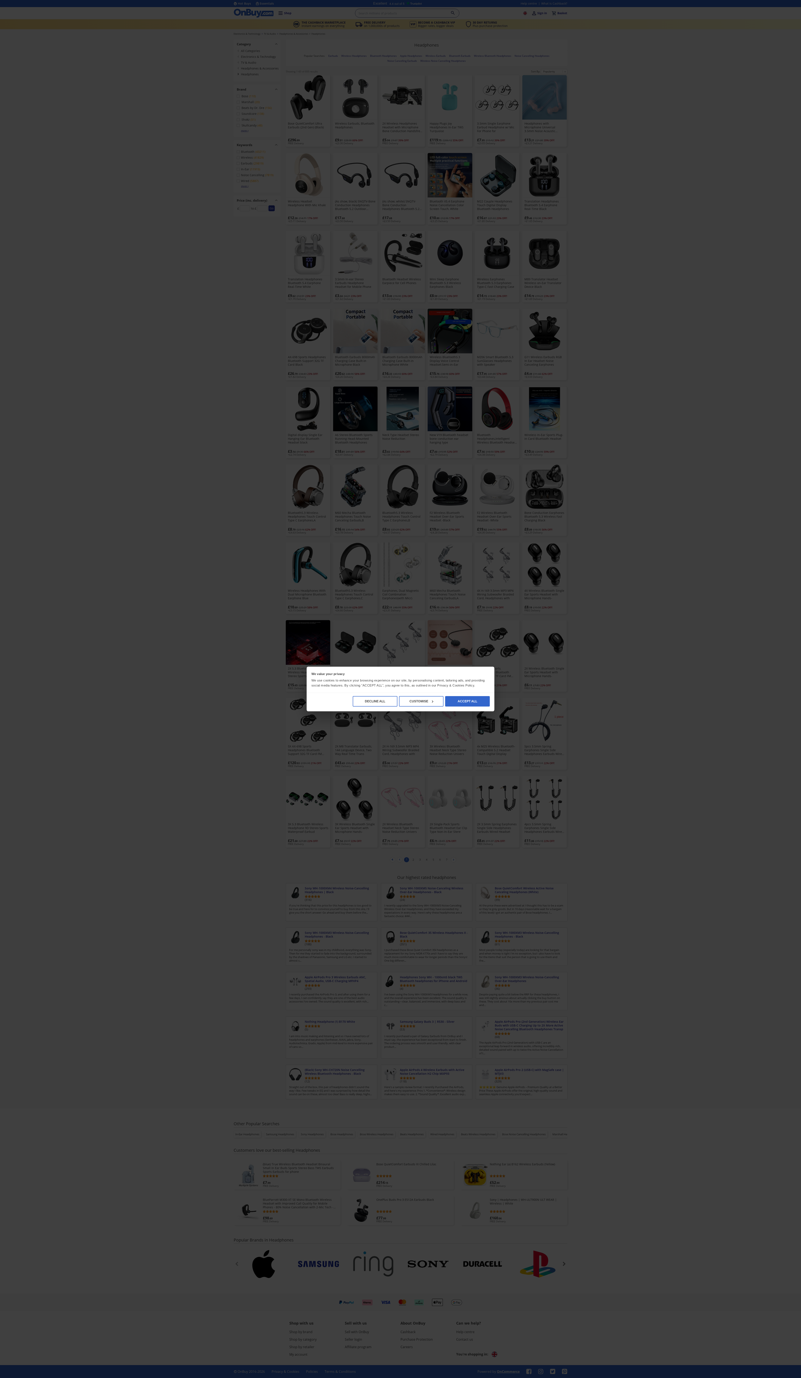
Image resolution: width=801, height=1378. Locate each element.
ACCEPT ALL (467, 701)
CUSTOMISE (418, 701)
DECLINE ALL (375, 701)
